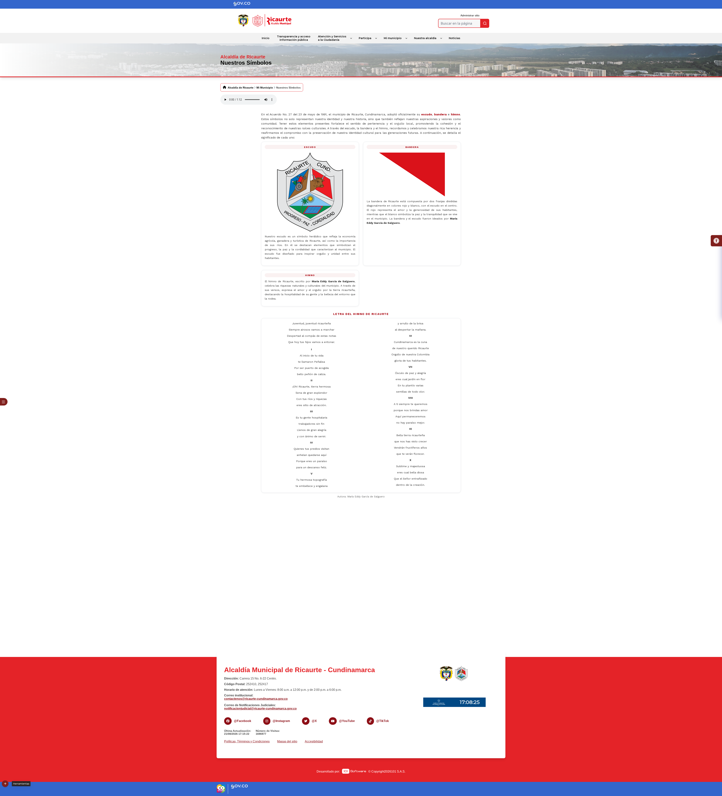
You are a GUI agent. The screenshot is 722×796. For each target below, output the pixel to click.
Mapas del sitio (287, 741)
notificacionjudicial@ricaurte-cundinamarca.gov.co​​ (260, 708)
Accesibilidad (314, 741)
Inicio (265, 38)
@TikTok (382, 721)
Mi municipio (393, 38)
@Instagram (281, 721)
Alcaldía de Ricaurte (240, 87)
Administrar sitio (469, 15)
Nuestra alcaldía (425, 38)
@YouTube (347, 721)
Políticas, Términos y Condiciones (247, 741)
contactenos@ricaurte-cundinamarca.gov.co (256, 698)
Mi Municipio (264, 87)
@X (314, 721)
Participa (365, 38)
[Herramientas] (5, 783)
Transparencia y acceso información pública (293, 38)
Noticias (454, 38)
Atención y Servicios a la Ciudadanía (332, 38)
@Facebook (242, 721)
